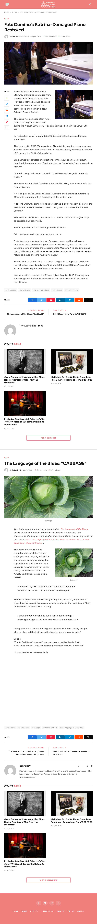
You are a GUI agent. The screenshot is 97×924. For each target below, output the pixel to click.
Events (60, 911)
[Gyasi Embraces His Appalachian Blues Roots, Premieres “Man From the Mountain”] (25, 361)
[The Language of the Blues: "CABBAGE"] (48, 497)
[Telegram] (6, 116)
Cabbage (36, 728)
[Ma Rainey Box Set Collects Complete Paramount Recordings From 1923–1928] (72, 361)
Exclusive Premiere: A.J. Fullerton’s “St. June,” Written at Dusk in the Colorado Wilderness (24, 422)
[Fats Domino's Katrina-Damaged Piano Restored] (48, 63)
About (80, 911)
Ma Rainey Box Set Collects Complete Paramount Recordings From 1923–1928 (71, 378)
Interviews (48, 911)
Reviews (34, 911)
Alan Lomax (10, 728)
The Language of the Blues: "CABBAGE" (25, 314)
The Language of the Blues (71, 728)
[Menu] (7, 4)
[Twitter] (6, 104)
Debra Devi (16, 470)
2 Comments (42, 470)
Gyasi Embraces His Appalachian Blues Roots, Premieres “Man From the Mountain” (24, 380)
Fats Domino (11, 290)
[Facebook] (6, 98)
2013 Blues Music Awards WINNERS (69, 314)
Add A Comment (48, 438)
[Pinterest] (6, 122)
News (6, 19)
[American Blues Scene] (48, 4)
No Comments (51, 37)
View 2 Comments (48, 880)
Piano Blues (57, 290)
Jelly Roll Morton (50, 728)
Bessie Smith (23, 728)
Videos (70, 911)
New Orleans (24, 290)
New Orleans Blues (41, 290)
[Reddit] (6, 110)
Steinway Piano (71, 290)
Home (15, 911)
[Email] (6, 127)
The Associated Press (20, 37)
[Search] (90, 4)
